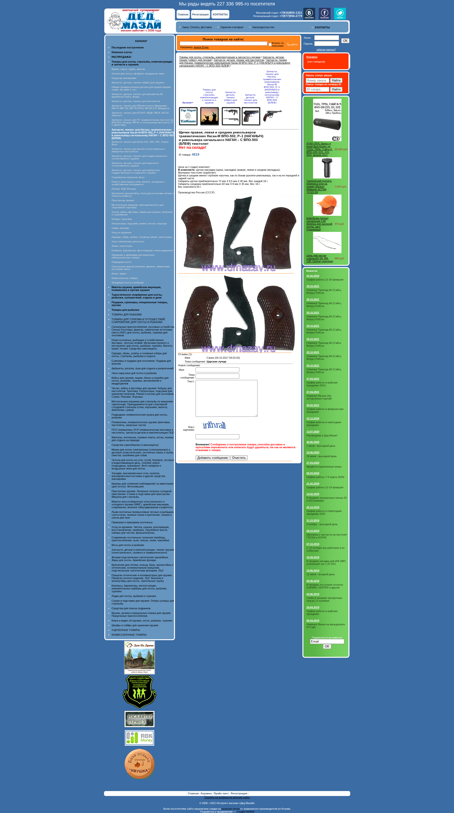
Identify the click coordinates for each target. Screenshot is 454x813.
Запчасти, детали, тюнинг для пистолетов (136, 101)
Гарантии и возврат (232, 27)
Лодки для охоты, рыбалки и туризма (134, 596)
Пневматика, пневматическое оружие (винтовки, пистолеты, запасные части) (141, 423)
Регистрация (200, 14)
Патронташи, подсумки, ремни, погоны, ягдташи (139, 223)
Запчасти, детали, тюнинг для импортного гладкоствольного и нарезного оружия (136, 171)
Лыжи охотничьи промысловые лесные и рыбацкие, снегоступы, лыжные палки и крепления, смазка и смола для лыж (143, 515)
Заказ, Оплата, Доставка (197, 27)
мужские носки (231, 808)
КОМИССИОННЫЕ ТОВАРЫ (129, 634)
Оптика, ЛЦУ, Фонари (124, 188)
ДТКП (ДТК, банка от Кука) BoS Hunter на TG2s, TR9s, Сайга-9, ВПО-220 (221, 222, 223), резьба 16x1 (319, 149)
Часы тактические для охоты (128, 241)
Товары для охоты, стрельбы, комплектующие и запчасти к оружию (220, 57)
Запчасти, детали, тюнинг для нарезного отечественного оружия (135, 164)
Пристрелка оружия (123, 200)
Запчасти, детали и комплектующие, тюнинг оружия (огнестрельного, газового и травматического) (143, 551)
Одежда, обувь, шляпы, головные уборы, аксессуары (142, 237)
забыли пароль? (326, 49)
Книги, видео (119, 273)
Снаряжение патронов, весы (128, 177)
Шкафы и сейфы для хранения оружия (135, 625)
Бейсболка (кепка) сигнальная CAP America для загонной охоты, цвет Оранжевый (319, 224)
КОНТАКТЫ (220, 14)
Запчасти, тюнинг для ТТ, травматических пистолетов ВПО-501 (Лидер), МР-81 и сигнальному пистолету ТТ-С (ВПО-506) (143, 122)
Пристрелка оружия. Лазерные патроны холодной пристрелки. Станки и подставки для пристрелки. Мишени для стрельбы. (141, 494)
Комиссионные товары (125, 278)
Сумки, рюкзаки (120, 228)
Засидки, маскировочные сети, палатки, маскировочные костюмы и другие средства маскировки (138, 476)
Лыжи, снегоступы (122, 246)
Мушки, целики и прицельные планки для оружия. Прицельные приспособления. (141, 614)
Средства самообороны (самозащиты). (135, 444)
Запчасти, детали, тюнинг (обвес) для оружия (138, 82)
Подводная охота (121, 262)
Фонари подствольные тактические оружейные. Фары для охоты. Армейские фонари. (140, 559)
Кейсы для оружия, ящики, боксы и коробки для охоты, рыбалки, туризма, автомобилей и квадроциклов (140, 380)
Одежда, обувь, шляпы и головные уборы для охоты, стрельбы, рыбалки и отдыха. (139, 355)
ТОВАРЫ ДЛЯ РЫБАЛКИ (127, 314)
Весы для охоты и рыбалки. (128, 545)
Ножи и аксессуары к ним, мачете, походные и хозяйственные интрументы (138, 183)
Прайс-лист (221, 793)
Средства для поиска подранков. (131, 608)
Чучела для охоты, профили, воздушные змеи (138, 73)
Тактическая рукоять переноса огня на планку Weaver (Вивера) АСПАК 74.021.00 (319, 186)
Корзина (206, 793)
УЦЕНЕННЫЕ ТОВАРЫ (126, 630)
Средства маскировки (124, 78)
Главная (183, 14)
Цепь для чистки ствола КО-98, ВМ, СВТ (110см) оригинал (319, 258)
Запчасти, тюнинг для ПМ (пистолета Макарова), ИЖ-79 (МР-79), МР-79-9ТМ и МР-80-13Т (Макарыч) (140, 107)
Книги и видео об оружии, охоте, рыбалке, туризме (142, 620)
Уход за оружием (121, 232)
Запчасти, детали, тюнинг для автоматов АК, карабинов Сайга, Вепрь (137, 95)
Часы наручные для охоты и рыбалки (134, 373)
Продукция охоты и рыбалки (128, 282)
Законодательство (263, 27)
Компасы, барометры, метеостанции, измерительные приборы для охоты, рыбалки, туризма (139, 588)
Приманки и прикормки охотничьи (132, 522)
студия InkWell (245, 811)
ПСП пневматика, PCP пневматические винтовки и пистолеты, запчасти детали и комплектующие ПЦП (143, 431)
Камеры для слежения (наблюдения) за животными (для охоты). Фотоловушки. (142, 485)
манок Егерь (201, 47)
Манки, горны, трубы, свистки (128, 69)
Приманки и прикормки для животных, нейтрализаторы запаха (133, 256)
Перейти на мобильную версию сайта (227, 797)
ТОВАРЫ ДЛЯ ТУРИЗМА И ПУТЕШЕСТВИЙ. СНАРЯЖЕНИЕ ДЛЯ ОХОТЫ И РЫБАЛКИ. (139, 320)
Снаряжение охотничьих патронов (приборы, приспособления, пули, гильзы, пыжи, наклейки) (140, 539)
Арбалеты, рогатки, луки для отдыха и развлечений (142, 368)
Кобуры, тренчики (122, 219)
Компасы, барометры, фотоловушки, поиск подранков (142, 250)
